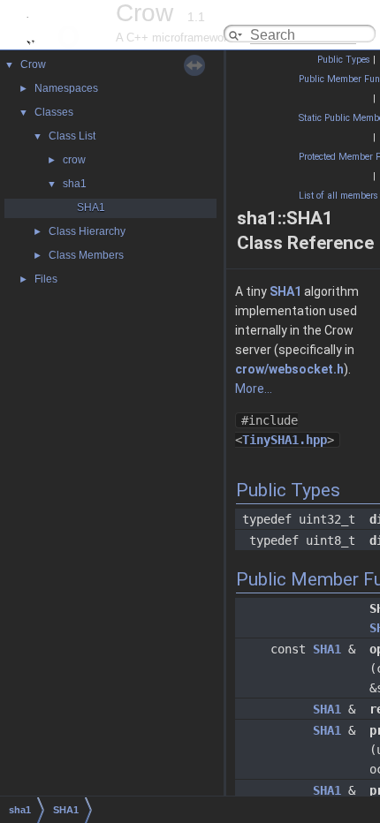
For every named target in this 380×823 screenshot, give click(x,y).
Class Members (86, 255)
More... (253, 388)
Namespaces (66, 88)
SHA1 (91, 207)
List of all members (338, 195)
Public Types (343, 59)
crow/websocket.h (289, 369)
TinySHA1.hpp (284, 440)
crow (74, 160)
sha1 (75, 183)
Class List (72, 136)
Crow (33, 64)
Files (45, 279)
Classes (53, 112)
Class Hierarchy (87, 231)
